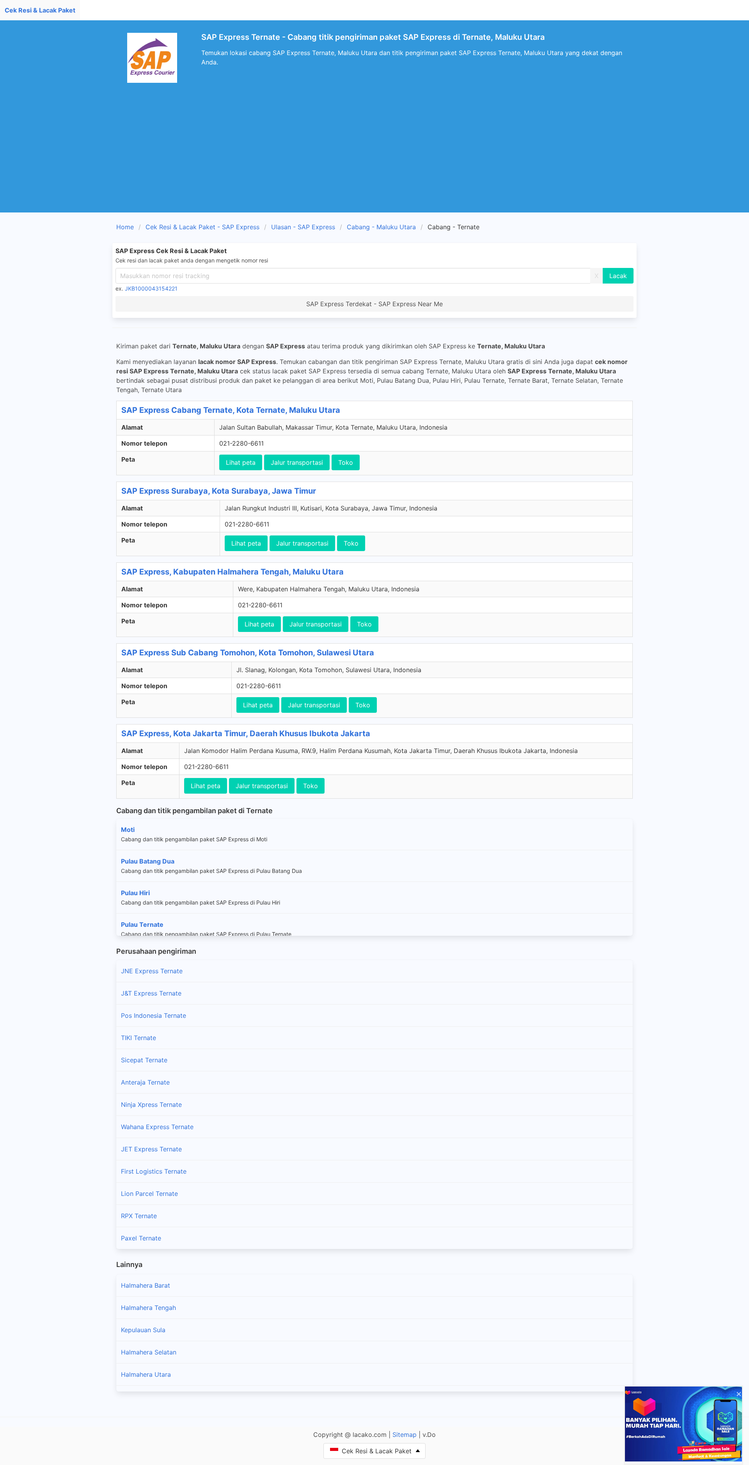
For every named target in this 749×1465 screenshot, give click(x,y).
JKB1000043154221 (151, 288)
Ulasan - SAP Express (303, 227)
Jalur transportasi (297, 462)
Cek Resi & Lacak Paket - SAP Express (202, 227)
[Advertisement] (374, 154)
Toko (345, 462)
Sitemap (404, 1434)
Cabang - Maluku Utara (381, 227)
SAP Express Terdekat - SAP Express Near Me (374, 304)
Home (125, 227)
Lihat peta (241, 462)
